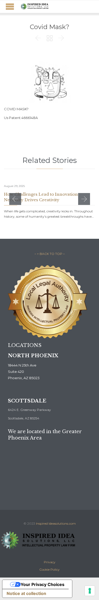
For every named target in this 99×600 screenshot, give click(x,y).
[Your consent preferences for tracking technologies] (90, 591)
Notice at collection (26, 593)
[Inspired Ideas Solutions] (34, 6)
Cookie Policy (49, 569)
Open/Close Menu (10, 6)
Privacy (49, 562)
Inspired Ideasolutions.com (56, 523)
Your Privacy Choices (42, 584)
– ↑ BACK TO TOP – (50, 254)
